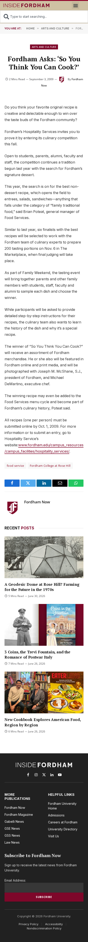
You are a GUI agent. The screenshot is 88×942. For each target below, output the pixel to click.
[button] (75, 5)
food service (15, 466)
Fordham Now (37, 502)
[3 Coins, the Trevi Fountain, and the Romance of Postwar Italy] (44, 625)
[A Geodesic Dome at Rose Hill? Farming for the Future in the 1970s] (44, 557)
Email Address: (15, 880)
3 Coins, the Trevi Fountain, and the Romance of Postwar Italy (37, 654)
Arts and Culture (44, 47)
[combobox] (44, 16)
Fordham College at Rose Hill (50, 466)
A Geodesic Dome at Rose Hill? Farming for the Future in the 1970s (42, 587)
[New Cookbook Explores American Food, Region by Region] (44, 692)
